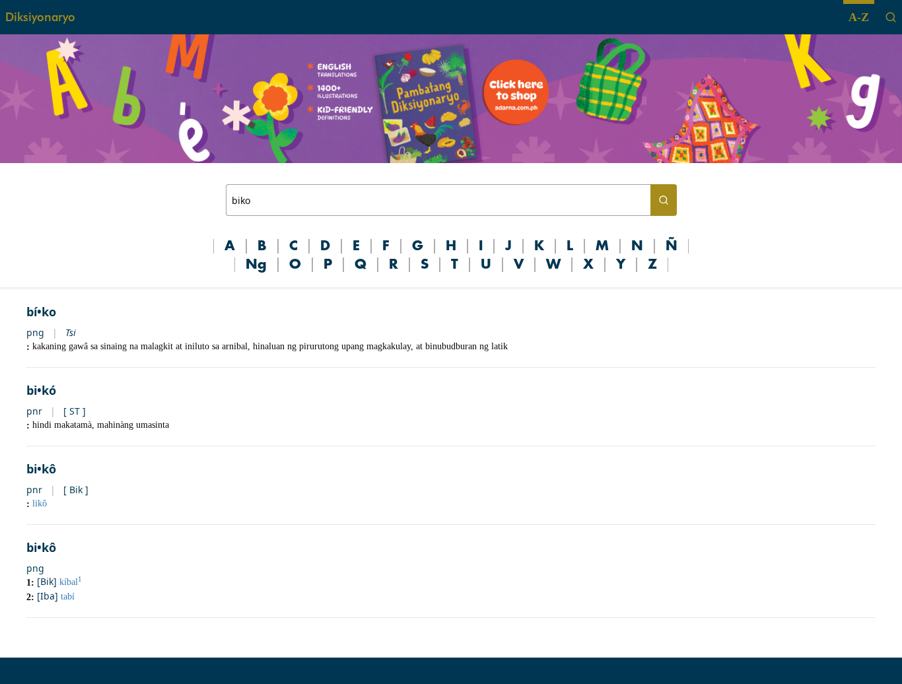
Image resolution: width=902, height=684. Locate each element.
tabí (68, 596)
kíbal (70, 582)
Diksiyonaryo (40, 17)
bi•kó (41, 390)
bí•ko (41, 312)
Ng (256, 264)
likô (39, 503)
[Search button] (663, 200)
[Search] (891, 17)
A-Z (859, 17)
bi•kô (41, 469)
